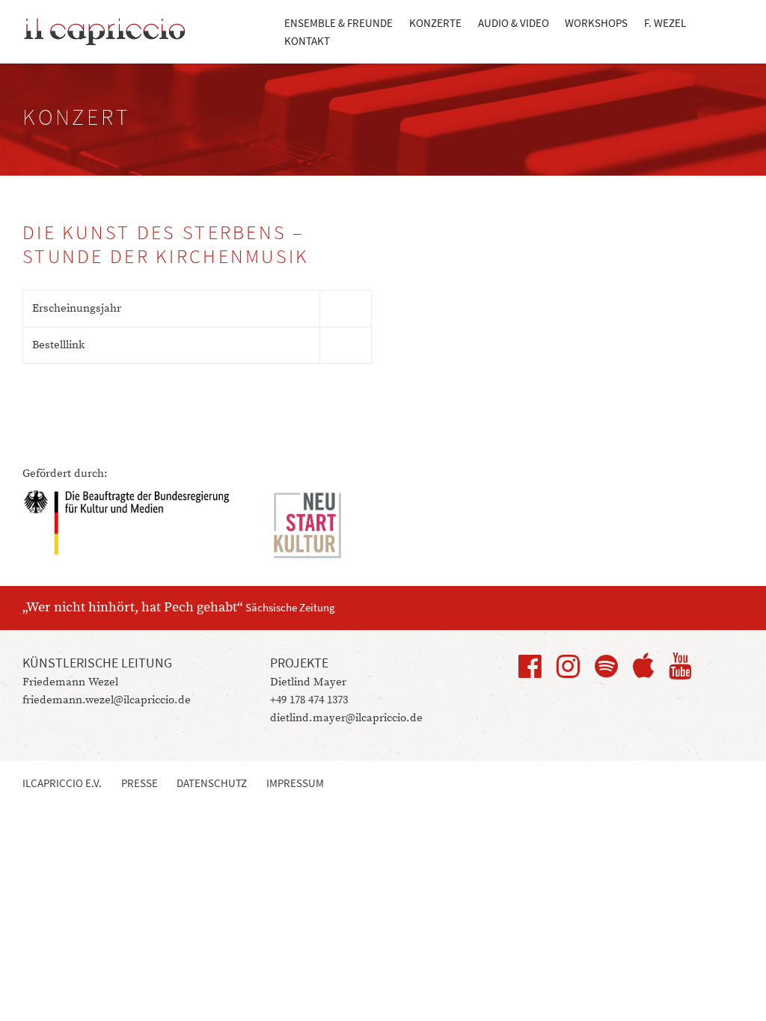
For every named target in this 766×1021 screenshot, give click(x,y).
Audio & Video (513, 23)
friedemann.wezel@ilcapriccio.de (106, 700)
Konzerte (435, 23)
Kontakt (307, 41)
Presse (139, 783)
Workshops (596, 23)
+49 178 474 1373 (309, 700)
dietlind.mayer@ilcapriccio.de (346, 718)
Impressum (295, 783)
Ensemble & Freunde (338, 23)
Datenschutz (212, 783)
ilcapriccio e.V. (62, 783)
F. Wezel (665, 23)
